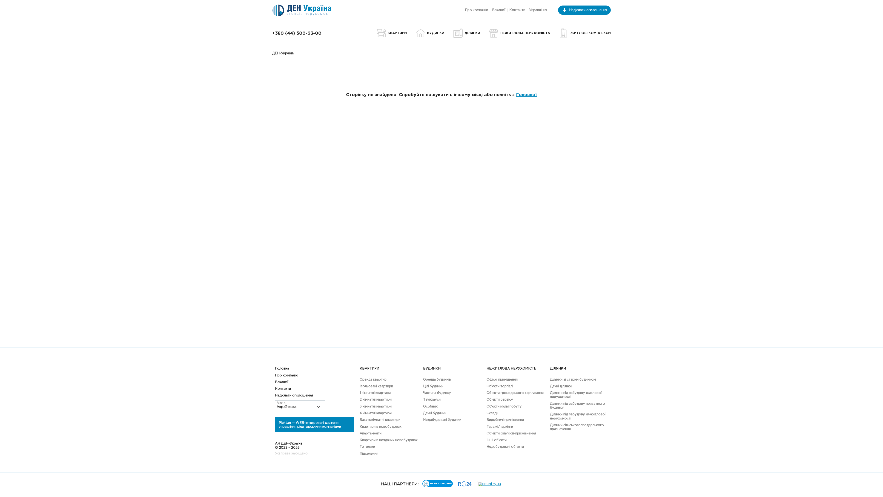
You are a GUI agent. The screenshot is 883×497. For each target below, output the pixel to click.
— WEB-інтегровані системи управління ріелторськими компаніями (310, 424)
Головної (526, 95)
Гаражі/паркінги (500, 426)
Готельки (367, 446)
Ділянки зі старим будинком (573, 379)
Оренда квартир (373, 379)
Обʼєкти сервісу (500, 399)
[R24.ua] (464, 485)
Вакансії (498, 10)
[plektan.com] (437, 486)
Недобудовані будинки (442, 419)
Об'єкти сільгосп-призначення (511, 433)
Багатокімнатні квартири (380, 419)
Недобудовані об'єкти (505, 446)
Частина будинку (437, 392)
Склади (492, 413)
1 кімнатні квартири (375, 392)
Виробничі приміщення (505, 419)
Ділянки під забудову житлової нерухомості (576, 394)
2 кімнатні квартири (376, 399)
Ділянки (558, 368)
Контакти (517, 10)
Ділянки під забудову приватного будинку (577, 405)
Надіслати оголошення (588, 10)
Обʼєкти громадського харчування (515, 392)
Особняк (430, 406)
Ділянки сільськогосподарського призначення (577, 427)
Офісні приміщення (502, 379)
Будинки (432, 368)
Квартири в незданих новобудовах (389, 440)
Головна (282, 368)
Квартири (369, 368)
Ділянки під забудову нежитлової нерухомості (578, 416)
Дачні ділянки (561, 386)
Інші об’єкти (497, 440)
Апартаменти (370, 433)
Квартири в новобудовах (380, 426)
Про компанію (476, 10)
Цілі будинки (433, 386)
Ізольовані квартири (376, 386)
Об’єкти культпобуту (504, 406)
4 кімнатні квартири (376, 413)
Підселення (369, 453)
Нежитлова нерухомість (511, 368)
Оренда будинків (437, 379)
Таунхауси (432, 399)
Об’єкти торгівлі (500, 386)
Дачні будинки (434, 413)
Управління (538, 10)
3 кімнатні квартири (376, 406)
